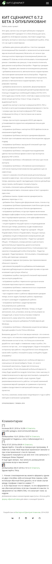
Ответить (31, 428)
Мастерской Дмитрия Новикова (27, 512)
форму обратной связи (11, 499)
